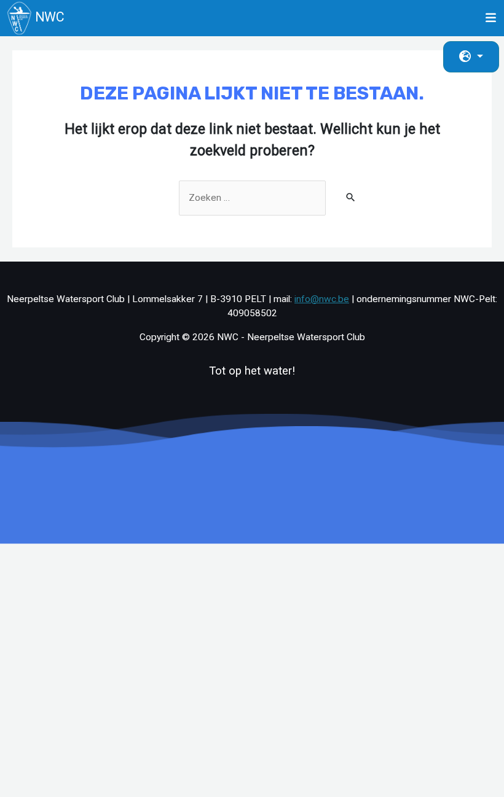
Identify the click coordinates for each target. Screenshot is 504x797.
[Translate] (471, 56)
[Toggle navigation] (491, 18)
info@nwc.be (321, 299)
